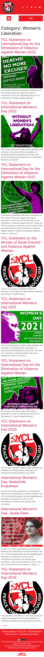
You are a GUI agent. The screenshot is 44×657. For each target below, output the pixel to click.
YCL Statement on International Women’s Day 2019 (19, 573)
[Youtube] (40, 7)
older (4, 626)
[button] (9, 18)
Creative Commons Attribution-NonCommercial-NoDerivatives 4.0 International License (22, 647)
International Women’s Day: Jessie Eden (19, 511)
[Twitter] (31, 7)
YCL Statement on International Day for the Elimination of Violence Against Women (20, 366)
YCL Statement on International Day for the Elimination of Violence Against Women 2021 (20, 170)
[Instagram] (36, 7)
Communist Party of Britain (29, 634)
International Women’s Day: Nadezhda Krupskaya (19, 482)
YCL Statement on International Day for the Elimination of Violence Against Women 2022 (20, 46)
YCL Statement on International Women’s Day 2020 (19, 425)
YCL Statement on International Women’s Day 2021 (19, 303)
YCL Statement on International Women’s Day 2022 (19, 107)
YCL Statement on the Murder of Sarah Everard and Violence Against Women (20, 244)
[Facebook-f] (27, 7)
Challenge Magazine (9, 631)
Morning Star (21, 631)
